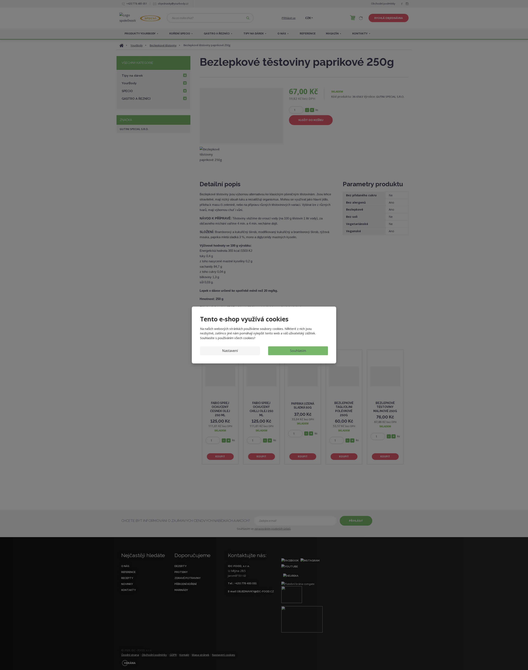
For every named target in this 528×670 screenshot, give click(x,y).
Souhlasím (298, 350)
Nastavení (230, 350)
